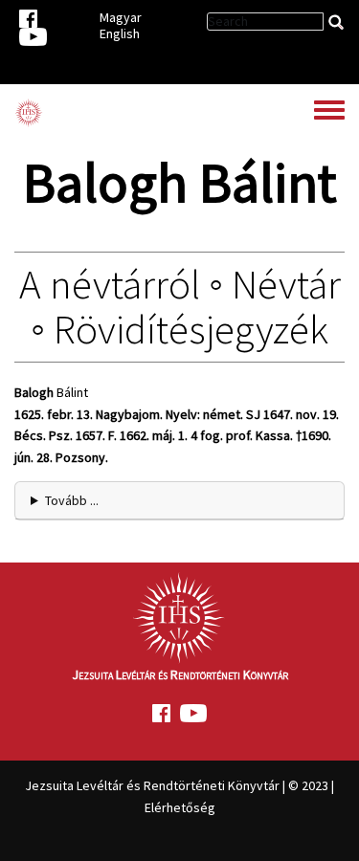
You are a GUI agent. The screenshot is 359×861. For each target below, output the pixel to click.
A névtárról (109, 284)
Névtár (286, 284)
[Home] (28, 113)
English (120, 33)
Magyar (121, 17)
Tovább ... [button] (72, 500)
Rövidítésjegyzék (191, 329)
